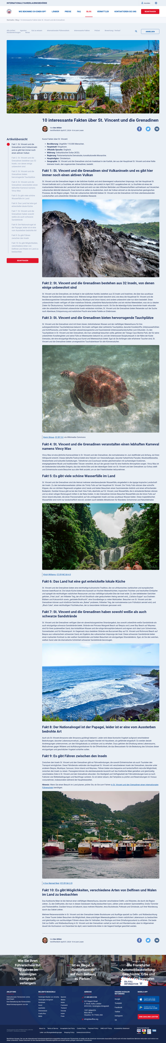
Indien (63, 1013)
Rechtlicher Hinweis (13, 1038)
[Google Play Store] (148, 1007)
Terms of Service (52, 1028)
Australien (41, 1008)
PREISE (68, 11)
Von (56, 128)
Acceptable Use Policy (67, 1028)
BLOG (88, 11)
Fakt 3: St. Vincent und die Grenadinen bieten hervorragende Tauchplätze (23, 174)
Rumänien (41, 1002)
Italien (63, 1002)
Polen (63, 1016)
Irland (40, 1005)
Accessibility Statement (121, 1028)
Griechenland (42, 1011)
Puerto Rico (42, 1013)
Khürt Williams (49, 574)
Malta (40, 1016)
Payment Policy (93, 1028)
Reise (27, 32)
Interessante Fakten (82, 30)
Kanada (63, 1011)
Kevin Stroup (48, 437)
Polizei (97, 30)
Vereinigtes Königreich (45, 1000)
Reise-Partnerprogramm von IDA (17, 1004)
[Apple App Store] (148, 999)
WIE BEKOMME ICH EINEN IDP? (32, 11)
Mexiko (63, 1000)
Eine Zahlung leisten (148, 1017)
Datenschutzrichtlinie (83, 1032)
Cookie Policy (81, 1028)
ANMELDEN (150, 32)
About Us (42, 1028)
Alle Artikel (11, 30)
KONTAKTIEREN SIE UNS (125, 11)
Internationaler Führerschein (58, 30)
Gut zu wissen (36, 30)
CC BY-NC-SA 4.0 (64, 574)
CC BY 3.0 (59, 437)
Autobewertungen (14, 32)
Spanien (63, 997)
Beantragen (150, 11)
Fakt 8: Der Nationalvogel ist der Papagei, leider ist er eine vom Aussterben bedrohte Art (24, 227)
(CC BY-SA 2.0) (66, 883)
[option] (27, 970)
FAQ (79, 11)
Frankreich (64, 1005)
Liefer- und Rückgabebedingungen (51, 1032)
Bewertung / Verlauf (112, 30)
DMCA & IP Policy (106, 1028)
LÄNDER (55, 11)
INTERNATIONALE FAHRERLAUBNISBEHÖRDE (27, 3)
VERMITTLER (103, 11)
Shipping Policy (69, 1032)
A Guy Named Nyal (51, 883)
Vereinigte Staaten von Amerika (48, 997)
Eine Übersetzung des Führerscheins (18, 1002)
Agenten (23, 30)
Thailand (64, 1008)
